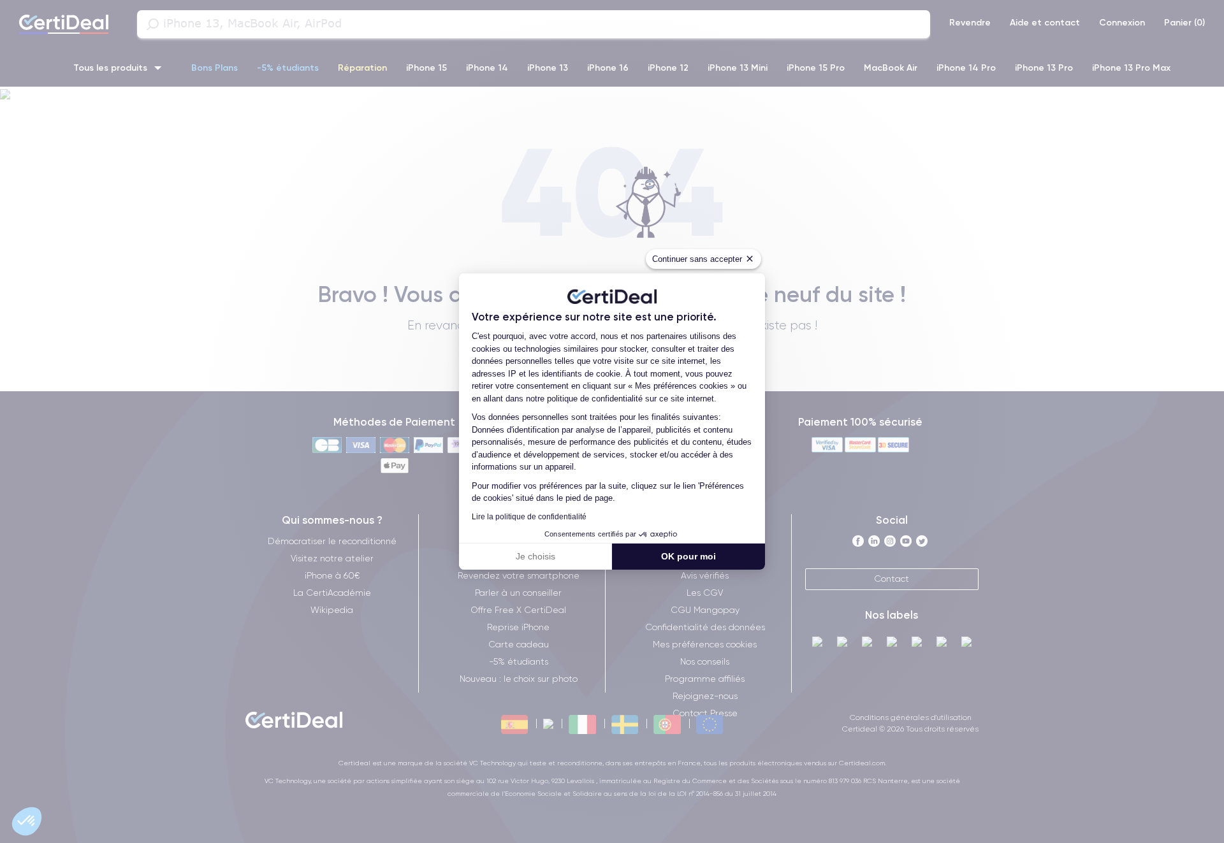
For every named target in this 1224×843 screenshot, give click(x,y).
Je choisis (535, 556)
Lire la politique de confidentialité (529, 516)
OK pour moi (688, 556)
